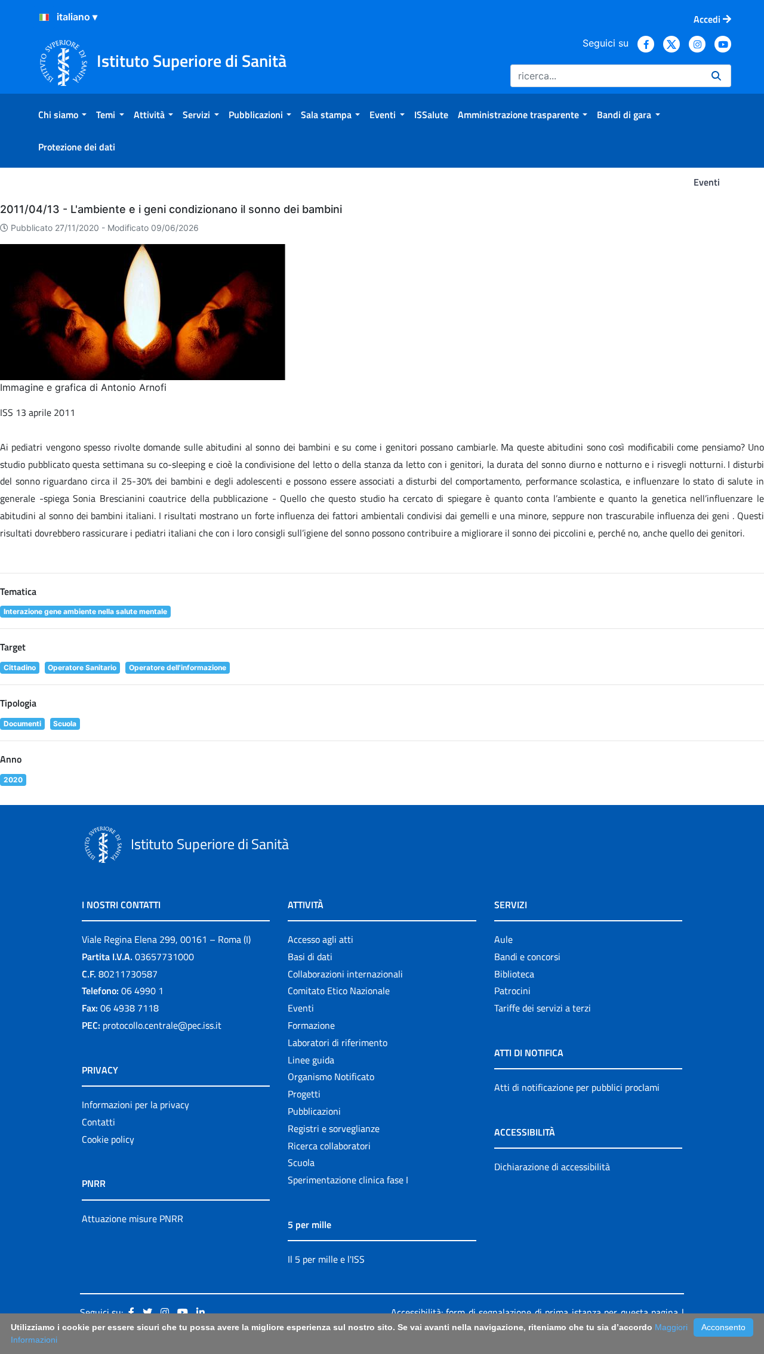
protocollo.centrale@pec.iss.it (162, 1025)
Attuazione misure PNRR (132, 1218)
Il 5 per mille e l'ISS (326, 1259)
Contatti (98, 1122)
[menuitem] (62, 115)
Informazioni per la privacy (135, 1104)
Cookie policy (108, 1139)
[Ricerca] (716, 75)
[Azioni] (44, 17)
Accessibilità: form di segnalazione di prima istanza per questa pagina (534, 1312)
